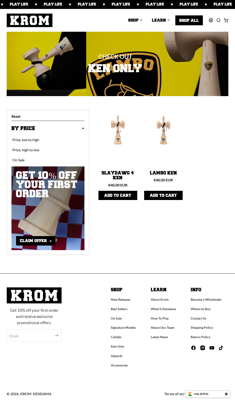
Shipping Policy (202, 327)
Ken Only (117, 346)
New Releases (120, 299)
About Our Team (162, 327)
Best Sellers (119, 309)
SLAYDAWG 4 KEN (118, 175)
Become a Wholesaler (206, 299)
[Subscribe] (56, 335)
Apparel (116, 356)
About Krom (160, 299)
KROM (25, 394)
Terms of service (177, 394)
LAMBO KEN (163, 173)
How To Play (160, 318)
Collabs (116, 337)
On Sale (116, 318)
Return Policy (200, 337)
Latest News (159, 337)
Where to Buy (200, 309)
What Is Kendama (163, 309)
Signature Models (123, 327)
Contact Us (198, 318)
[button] (135, 20)
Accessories (119, 365)
